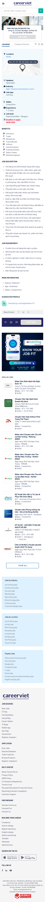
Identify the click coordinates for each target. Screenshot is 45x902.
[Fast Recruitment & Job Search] (22, 3)
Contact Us (6, 811)
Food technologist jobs (13, 606)
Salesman (5, 842)
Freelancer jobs (11, 667)
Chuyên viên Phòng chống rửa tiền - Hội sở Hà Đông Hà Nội (27, 510)
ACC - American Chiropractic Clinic (28, 499)
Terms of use (7, 784)
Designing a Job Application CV (21, 303)
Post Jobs (6, 748)
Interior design (7, 826)
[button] (36, 44)
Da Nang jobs (10, 637)
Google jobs (9, 664)
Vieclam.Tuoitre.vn (9, 805)
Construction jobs (11, 588)
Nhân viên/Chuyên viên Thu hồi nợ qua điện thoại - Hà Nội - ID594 (28, 476)
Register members (9, 737)
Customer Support (9, 794)
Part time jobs (10, 661)
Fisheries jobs (10, 603)
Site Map (5, 731)
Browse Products (8, 758)
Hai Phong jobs (10, 640)
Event (32, 89)
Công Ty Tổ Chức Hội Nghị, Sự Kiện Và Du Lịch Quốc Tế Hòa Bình (22, 31)
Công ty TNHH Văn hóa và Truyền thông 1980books (27, 405)
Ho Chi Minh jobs (11, 621)
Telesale (5, 838)
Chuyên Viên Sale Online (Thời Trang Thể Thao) (27, 418)
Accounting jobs (11, 585)
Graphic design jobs (12, 679)
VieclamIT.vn (7, 808)
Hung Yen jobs (10, 643)
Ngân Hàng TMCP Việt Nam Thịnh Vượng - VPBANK (27, 442)
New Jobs (5, 708)
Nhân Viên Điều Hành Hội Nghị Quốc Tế (27, 382)
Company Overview (22, 44)
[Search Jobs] (40, 10)
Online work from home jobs (15, 658)
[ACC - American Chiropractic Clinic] (8, 498)
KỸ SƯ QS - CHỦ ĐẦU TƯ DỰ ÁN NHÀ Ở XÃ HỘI (27, 526)
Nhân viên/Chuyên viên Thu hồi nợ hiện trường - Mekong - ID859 (28, 436)
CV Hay (4, 712)
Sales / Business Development (17, 89)
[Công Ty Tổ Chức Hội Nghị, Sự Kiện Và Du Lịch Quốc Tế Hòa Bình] (8, 385)
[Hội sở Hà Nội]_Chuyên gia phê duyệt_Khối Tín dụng (28, 545)
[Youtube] (11, 870)
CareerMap (6, 718)
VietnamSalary (7, 715)
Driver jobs (9, 673)
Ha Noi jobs (9, 624)
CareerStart (6, 734)
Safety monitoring (9, 835)
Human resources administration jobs (19, 676)
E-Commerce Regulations (12, 781)
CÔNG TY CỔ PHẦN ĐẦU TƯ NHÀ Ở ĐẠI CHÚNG (27, 531)
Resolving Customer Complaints (14, 791)
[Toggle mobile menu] (3, 3)
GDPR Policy (6, 778)
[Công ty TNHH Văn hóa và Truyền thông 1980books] (8, 403)
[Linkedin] (6, 870)
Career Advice (7, 721)
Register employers (9, 761)
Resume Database (9, 751)
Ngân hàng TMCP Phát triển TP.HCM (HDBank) (28, 551)
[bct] (22, 896)
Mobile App (6, 728)
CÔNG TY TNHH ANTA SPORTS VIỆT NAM (28, 423)
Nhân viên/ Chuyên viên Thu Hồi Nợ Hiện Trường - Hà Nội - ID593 (27, 456)
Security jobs (10, 591)
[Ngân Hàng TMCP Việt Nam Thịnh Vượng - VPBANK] (8, 438)
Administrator (7, 845)
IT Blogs (5, 724)
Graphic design (7, 832)
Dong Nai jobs (10, 630)
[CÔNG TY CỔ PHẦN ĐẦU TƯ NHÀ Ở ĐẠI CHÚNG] (8, 529)
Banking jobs (10, 594)
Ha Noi (8, 57)
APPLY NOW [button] (22, 37)
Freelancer (6, 822)
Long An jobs (10, 634)
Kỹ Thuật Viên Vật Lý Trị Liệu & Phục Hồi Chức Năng (27, 495)
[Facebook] (2, 870)
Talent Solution (8, 754)
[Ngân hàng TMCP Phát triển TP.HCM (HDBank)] (8, 548)
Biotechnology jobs (12, 600)
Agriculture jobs (11, 597)
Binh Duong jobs (11, 627)
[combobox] (20, 10)
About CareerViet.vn (10, 772)
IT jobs (7, 670)
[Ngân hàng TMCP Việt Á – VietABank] (8, 513)
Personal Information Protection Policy (17, 788)
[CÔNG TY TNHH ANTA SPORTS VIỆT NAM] (8, 420)
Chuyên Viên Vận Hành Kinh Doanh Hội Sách (26, 400)
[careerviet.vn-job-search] (10, 857)
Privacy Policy (7, 775)
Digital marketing (8, 829)
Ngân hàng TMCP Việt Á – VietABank (28, 515)
